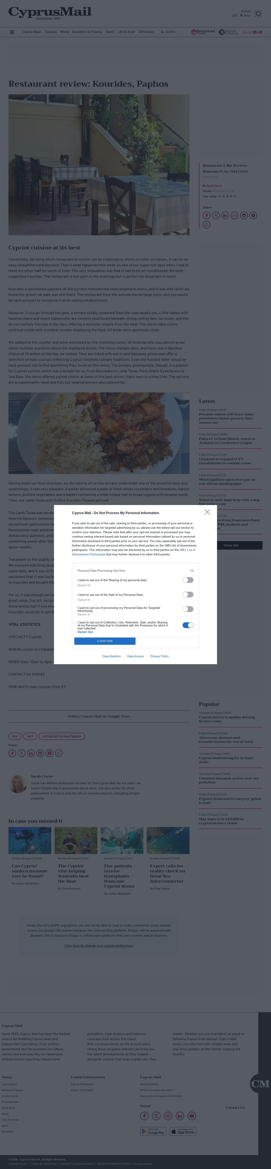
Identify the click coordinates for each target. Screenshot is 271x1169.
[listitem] (135, 570)
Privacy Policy (159, 656)
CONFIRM (105, 641)
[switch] (188, 580)
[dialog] (135, 584)
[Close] (209, 513)
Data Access (135, 656)
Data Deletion (111, 656)
